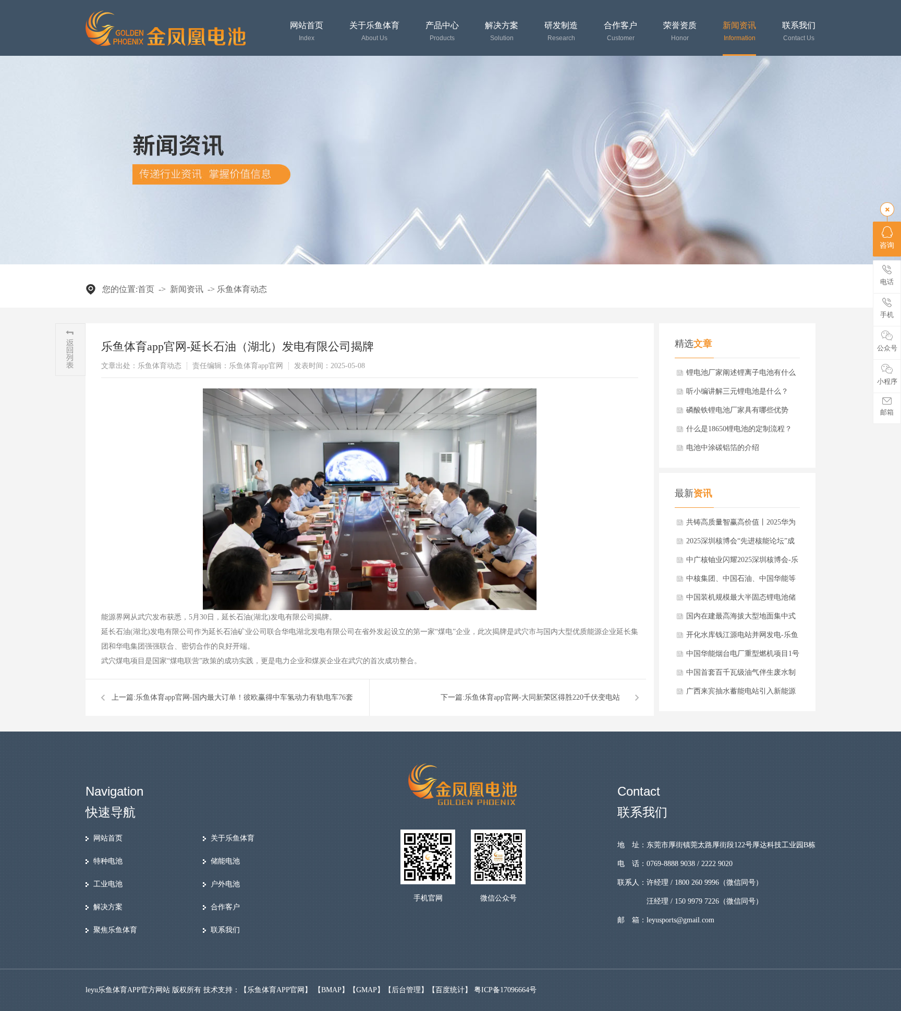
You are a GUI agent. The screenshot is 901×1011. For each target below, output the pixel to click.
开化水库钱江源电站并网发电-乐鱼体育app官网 (742, 637)
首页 (146, 289)
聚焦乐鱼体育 (115, 930)
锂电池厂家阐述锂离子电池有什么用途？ (741, 375)
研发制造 (561, 31)
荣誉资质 (680, 31)
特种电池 (108, 861)
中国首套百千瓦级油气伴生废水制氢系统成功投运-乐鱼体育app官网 (741, 675)
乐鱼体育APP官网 (276, 990)
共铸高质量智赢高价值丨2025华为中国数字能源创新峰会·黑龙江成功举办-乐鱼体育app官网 (742, 525)
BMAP (331, 990)
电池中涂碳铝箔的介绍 (722, 448)
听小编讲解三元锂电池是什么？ (737, 391)
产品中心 (442, 31)
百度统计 (450, 990)
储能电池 (225, 861)
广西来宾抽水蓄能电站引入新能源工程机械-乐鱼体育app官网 (741, 694)
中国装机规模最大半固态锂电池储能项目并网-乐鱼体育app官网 (741, 600)
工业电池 (108, 884)
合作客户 (620, 31)
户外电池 (225, 884)
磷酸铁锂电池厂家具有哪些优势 (737, 410)
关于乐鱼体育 (374, 31)
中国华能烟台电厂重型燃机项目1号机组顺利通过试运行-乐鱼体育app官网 (742, 656)
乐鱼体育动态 (242, 289)
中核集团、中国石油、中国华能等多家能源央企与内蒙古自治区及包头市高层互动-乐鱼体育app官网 (741, 581)
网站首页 (306, 31)
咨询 (887, 245)
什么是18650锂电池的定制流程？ (739, 429)
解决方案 (501, 31)
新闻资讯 (739, 31)
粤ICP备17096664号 (505, 990)
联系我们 (798, 31)
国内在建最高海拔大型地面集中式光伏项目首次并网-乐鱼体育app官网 (741, 619)
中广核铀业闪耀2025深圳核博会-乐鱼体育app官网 (742, 562)
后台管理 (406, 990)
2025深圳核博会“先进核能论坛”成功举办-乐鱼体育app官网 (740, 544)
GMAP (366, 990)
